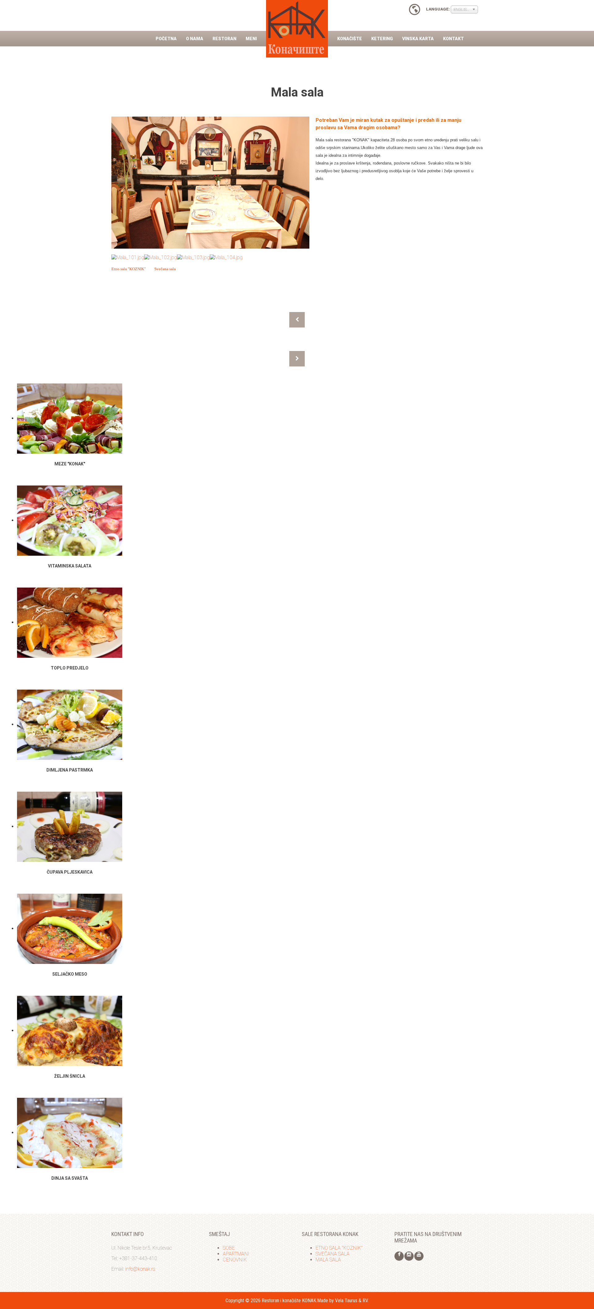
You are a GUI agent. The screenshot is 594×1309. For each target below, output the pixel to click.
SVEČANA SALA (333, 1254)
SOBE (229, 1248)
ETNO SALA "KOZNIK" (339, 1248)
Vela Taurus (346, 1300)
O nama (194, 38)
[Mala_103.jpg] (193, 257)
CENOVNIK (235, 1260)
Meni (251, 38)
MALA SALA (328, 1260)
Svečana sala (165, 269)
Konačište (349, 38)
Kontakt (453, 38)
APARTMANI (236, 1254)
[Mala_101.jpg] (127, 257)
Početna (166, 38)
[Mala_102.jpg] (160, 257)
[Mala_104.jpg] (226, 257)
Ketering (382, 38)
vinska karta (418, 38)
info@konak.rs (140, 1269)
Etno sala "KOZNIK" (128, 269)
